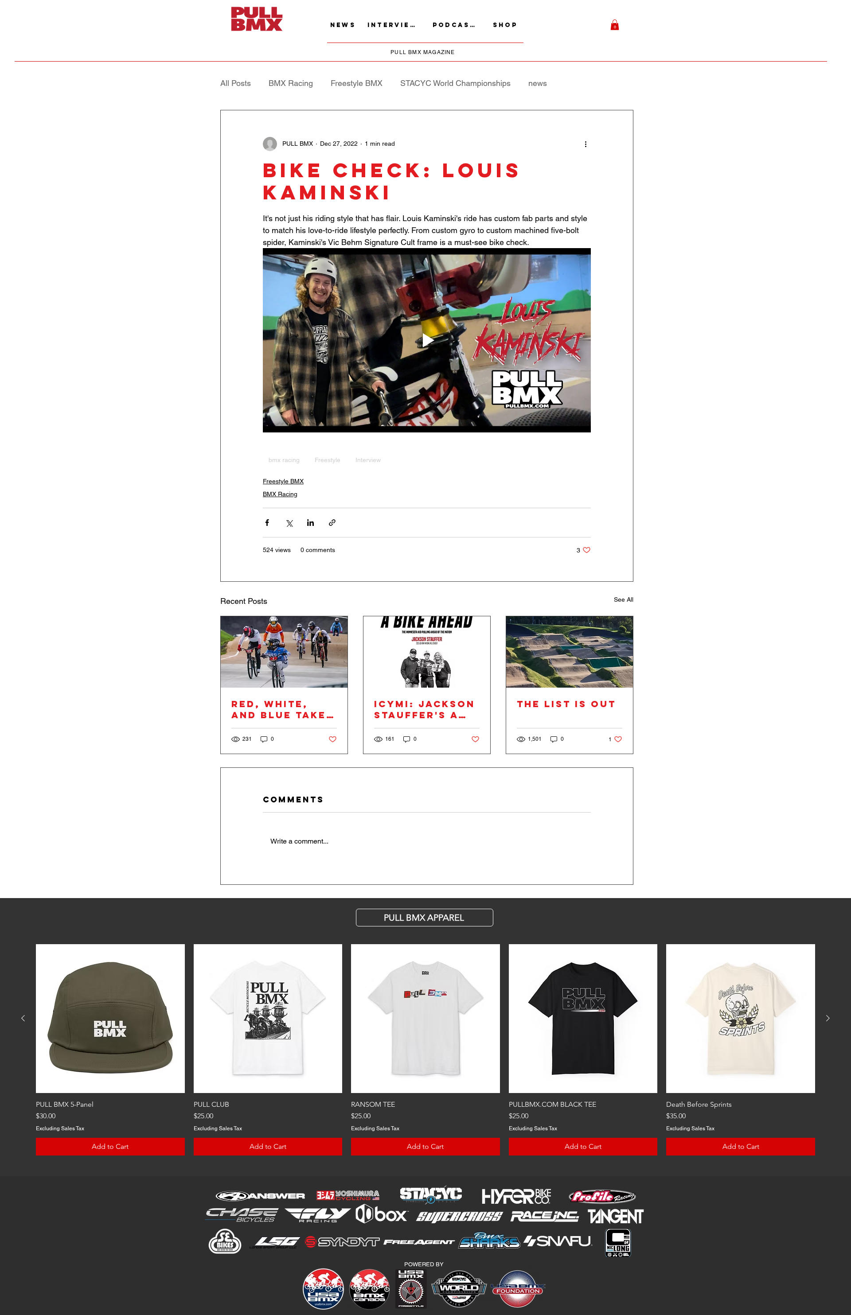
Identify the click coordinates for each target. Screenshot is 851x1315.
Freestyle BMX (357, 83)
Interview (368, 459)
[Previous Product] (23, 1018)
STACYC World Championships (455, 83)
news (537, 83)
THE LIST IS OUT (566, 703)
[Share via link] (332, 522)
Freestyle (327, 459)
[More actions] (585, 144)
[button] (614, 24)
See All (623, 599)
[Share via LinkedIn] (310, 522)
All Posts (235, 83)
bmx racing (284, 459)
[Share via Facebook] (267, 522)
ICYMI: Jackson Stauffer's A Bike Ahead (424, 709)
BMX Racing (291, 83)
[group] (425, 1049)
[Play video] (427, 340)
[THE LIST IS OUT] (569, 652)
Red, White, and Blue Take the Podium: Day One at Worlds (278, 709)
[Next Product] (828, 1018)
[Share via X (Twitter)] (289, 522)
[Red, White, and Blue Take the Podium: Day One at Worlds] (284, 652)
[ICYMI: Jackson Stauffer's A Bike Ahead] (426, 652)
